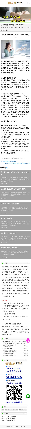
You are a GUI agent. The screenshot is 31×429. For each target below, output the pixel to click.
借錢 (3, 409)
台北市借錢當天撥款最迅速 (9, 353)
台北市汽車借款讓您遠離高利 (10, 351)
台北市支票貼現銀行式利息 (9, 233)
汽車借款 (12, 409)
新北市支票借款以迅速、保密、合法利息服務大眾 (16, 163)
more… (25, 360)
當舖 (17, 409)
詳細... (28, 263)
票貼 (25, 409)
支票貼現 (7, 409)
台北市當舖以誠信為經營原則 (10, 248)
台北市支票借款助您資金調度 (10, 350)
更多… (7, 167)
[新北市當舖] (15, 14)
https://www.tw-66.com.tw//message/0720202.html (13, 158)
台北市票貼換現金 (6, 218)
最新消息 (5, 30)
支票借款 (21, 409)
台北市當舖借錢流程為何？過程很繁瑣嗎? (12, 25)
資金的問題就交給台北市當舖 (9, 161)
